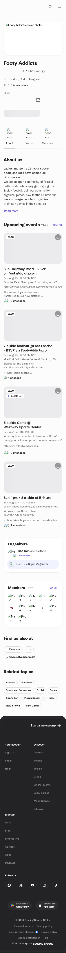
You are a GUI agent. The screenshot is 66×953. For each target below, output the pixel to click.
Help (8, 769)
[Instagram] (44, 885)
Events (38, 760)
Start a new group (43, 725)
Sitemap (39, 809)
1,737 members (18, 85)
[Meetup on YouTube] (33, 885)
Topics (38, 769)
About (8, 822)
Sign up (9, 752)
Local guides (41, 793)
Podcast (10, 863)
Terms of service (24, 926)
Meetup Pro (12, 839)
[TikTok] (56, 885)
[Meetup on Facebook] (9, 885)
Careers (10, 847)
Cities (37, 777)
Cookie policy (49, 932)
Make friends (42, 801)
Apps (8, 855)
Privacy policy (44, 926)
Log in (8, 760)
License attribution (29, 938)
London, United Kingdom (24, 79)
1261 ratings (37, 71)
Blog (7, 830)
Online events (42, 785)
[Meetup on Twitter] (21, 885)
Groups (38, 752)
